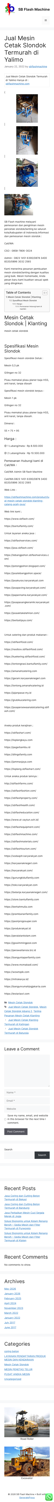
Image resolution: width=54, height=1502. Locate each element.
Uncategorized (12, 1379)
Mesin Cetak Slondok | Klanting (24, 297)
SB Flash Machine (34, 9)
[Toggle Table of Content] (43, 292)
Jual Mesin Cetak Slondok (23, 1007)
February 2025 (12, 1298)
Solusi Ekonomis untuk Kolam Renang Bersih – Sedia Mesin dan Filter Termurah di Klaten (26, 1237)
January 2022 (12, 1317)
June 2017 (10, 1327)
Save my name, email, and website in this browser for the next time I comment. (27, 1119)
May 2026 (10, 1288)
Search (8, 1149)
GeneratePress (27, 1497)
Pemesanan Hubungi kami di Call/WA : (31, 307)
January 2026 (12, 1293)
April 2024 (10, 1303)
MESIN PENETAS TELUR (18, 1369)
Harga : (20, 304)
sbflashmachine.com (18, 83)
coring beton (11, 1351)
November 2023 (13, 1308)
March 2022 (11, 1313)
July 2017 (9, 1322)
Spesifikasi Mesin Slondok (25, 300)
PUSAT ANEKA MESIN (17, 1374)
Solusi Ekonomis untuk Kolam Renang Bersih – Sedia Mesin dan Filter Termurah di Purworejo (26, 1225)
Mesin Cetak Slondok (20, 1002)
